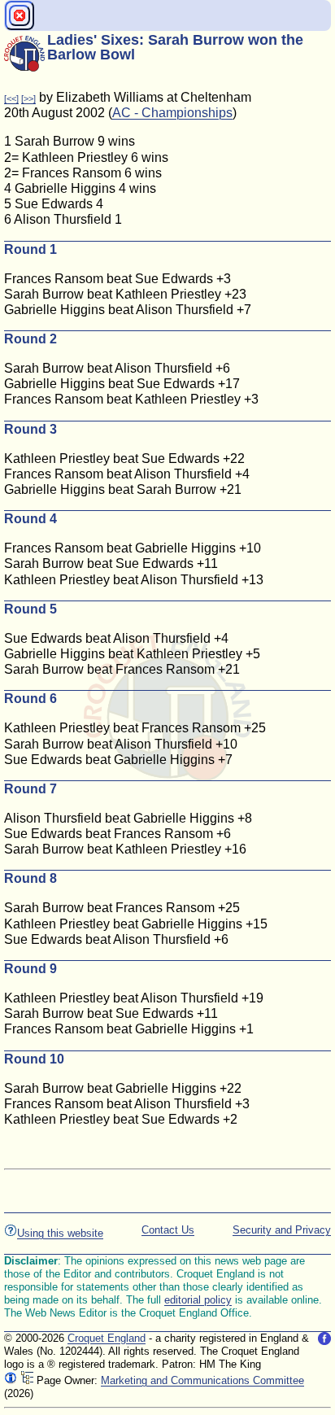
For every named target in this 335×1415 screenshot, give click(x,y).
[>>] (28, 98)
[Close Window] (19, 15)
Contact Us (167, 1230)
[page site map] (26, 1380)
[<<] (11, 98)
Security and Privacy (282, 1230)
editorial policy (198, 1300)
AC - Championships (172, 113)
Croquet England (106, 1338)
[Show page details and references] (10, 1380)
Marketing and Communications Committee (202, 1380)
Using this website (60, 1233)
